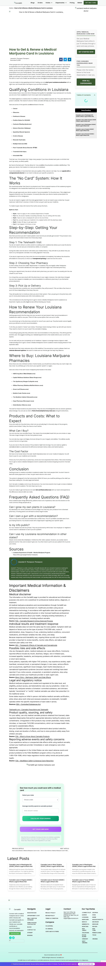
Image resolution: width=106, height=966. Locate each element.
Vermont (84, 939)
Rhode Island (84, 935)
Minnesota (84, 924)
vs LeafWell (49, 926)
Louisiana (28, 68)
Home (11, 8)
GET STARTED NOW (86, 52)
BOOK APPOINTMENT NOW (86, 964)
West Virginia (84, 942)
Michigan (94, 922)
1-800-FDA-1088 (15, 755)
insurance (40, 454)
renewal (35, 335)
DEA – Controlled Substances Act (28, 704)
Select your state (28, 795)
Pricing (72, 3)
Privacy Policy (50, 913)
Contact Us (31, 930)
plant (48, 433)
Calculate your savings (41, 818)
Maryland (84, 919)
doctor (29, 72)
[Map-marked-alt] (13, 938)
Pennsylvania (94, 933)
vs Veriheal (49, 929)
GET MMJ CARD (90, 3)
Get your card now (41, 829)
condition (42, 165)
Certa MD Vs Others (52, 931)
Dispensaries (60, 3)
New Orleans (28, 373)
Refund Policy (50, 915)
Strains (40, 3)
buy (45, 424)
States (48, 3)
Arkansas (27, 540)
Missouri (94, 924)
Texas (94, 935)
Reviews (30, 935)
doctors (66, 99)
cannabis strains (14, 447)
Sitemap (29, 932)
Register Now (31, 913)
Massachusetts (94, 919)
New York (94, 929)
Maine (94, 917)
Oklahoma (84, 933)
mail (59, 74)
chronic (50, 159)
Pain (21, 155)
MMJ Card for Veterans (32, 919)
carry (22, 70)
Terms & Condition (51, 918)
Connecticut (84, 912)
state (13, 99)
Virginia (94, 939)
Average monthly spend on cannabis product (37, 806)
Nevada (94, 926)
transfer (26, 279)
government (39, 200)
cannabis (49, 93)
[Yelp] (10, 938)
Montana (84, 926)
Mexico (84, 922)
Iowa (94, 915)
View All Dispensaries (86, 82)
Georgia (94, 912)
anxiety (18, 171)
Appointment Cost (33, 915)
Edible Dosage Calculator (31, 923)
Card (54, 76)
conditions (31, 104)
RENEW (80, 3)
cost (30, 454)
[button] (61, 59)
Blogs (33, 3)
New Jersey (84, 929)
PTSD (35, 147)
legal (27, 302)
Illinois (84, 915)
